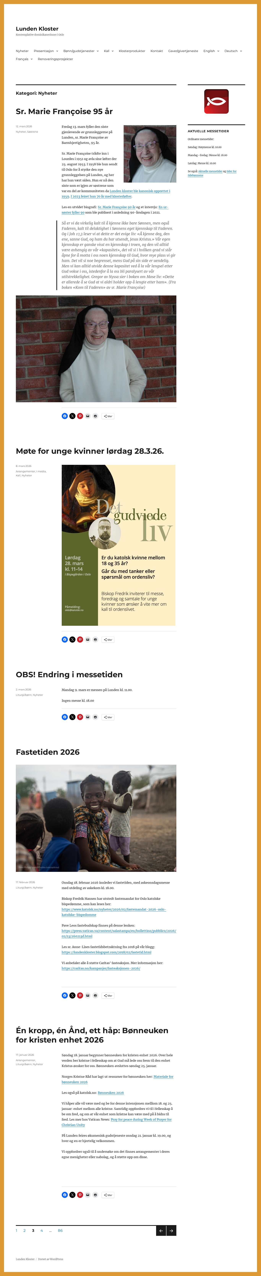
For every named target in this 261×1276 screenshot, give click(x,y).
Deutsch (231, 51)
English (209, 51)
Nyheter (22, 51)
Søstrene (32, 131)
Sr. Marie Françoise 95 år (64, 111)
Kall (106, 51)
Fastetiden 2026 (47, 752)
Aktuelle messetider (210, 171)
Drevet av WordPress (50, 1259)
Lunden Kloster (37, 28)
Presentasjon (44, 51)
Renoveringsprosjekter (55, 59)
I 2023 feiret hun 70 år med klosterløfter (101, 196)
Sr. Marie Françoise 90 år (116, 207)
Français (22, 59)
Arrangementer (25, 471)
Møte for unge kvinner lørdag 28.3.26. (90, 451)
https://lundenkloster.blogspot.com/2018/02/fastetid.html (106, 952)
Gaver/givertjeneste (183, 51)
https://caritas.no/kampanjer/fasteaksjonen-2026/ (101, 968)
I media (41, 471)
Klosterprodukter (132, 51)
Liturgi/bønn (24, 694)
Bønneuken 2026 (111, 1093)
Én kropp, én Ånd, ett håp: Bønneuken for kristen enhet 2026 (92, 1035)
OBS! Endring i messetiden (69, 674)
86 (61, 1230)
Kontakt (157, 51)
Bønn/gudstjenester (78, 51)
